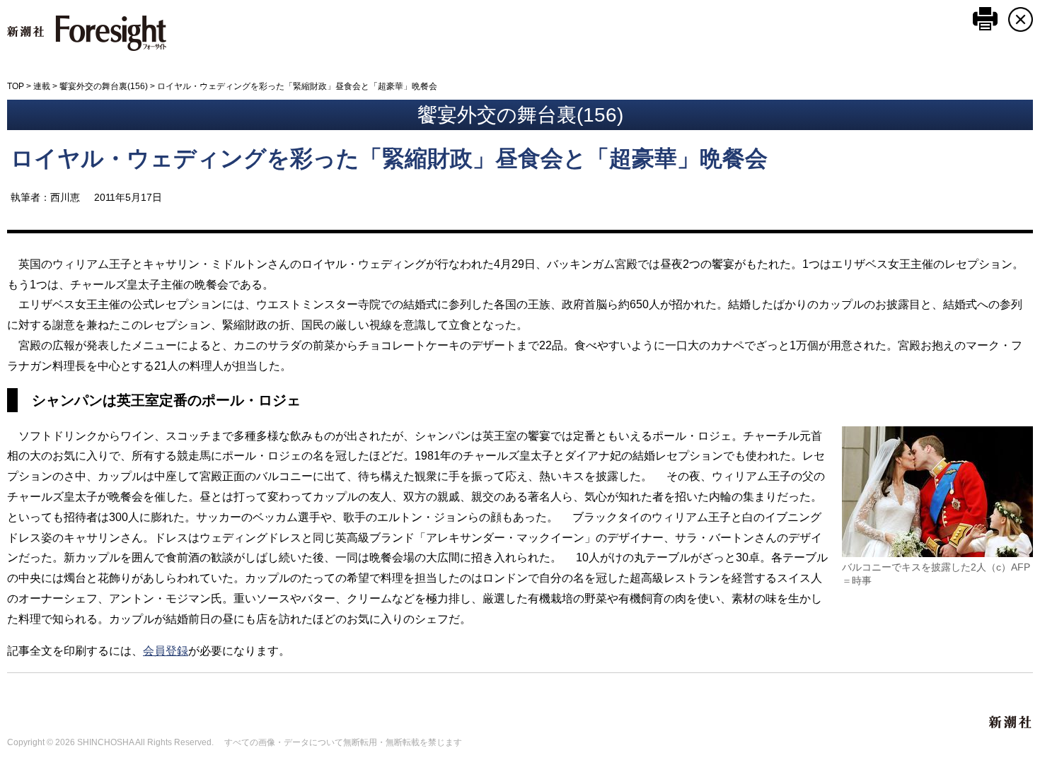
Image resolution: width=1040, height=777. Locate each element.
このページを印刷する (985, 18)
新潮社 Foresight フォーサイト (86, 33)
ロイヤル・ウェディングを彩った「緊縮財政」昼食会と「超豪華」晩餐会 (389, 158)
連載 (41, 86)
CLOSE (1020, 19)
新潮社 (1011, 722)
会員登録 (165, 651)
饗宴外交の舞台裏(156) (103, 86)
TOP (15, 86)
